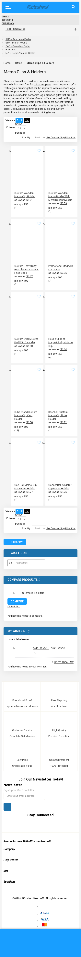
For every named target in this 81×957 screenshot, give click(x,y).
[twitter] (29, 824)
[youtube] (44, 824)
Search (73, 7)
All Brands (72, 553)
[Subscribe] (7, 807)
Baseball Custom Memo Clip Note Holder (58, 415)
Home (7, 62)
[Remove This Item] (35, 652)
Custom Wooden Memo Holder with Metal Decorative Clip (60, 196)
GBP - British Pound (16, 42)
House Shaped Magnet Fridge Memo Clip (60, 342)
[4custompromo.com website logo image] (37, 7)
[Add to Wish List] (39, 151)
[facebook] (21, 824)
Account (7, 20)
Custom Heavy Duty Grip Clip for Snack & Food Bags (26, 269)
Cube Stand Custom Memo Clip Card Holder (25, 415)
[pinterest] (36, 824)
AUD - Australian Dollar (18, 39)
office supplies (42, 84)
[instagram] (51, 824)
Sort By (26, 137)
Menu (5, 16)
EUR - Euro (11, 49)
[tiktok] (59, 824)
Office (18, 62)
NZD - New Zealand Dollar (20, 53)
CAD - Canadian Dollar (18, 46)
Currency (8, 23)
